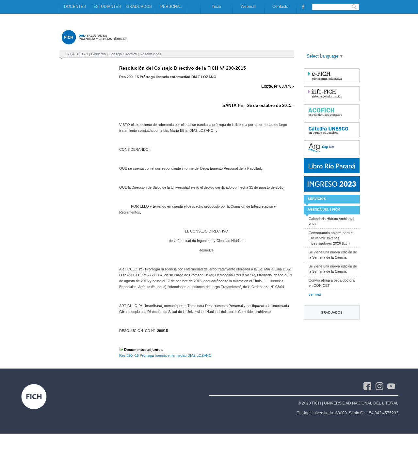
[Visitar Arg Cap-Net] (332, 147)
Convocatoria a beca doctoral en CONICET (332, 282)
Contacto (280, 6)
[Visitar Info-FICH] (332, 93)
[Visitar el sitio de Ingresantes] (332, 184)
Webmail (248, 6)
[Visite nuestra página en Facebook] (302, 6)
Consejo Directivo (123, 54)
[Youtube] (392, 386)
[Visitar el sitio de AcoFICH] (332, 111)
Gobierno (98, 54)
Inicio (216, 6)
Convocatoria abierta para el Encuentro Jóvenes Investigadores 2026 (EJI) (331, 238)
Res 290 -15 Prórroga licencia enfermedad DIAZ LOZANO (165, 355)
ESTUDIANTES (107, 6)
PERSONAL (171, 6)
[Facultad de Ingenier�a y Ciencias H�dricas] (94, 45)
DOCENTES (75, 6)
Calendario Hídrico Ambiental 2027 (331, 221)
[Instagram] (382, 386)
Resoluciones (150, 54)
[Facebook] (369, 386)
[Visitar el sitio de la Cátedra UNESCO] (332, 129)
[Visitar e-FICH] (332, 75)
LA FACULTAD (76, 54)
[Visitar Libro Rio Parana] (332, 165)
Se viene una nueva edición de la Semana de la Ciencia (333, 254)
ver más (315, 294)
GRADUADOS (139, 6)
